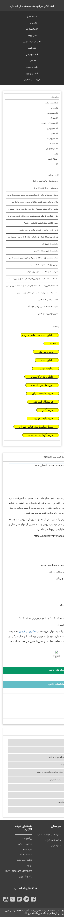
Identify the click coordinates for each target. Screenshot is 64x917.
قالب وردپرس (32, 67)
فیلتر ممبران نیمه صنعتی (48, 299)
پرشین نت (27, 838)
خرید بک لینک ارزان (32, 79)
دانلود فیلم (46, 360)
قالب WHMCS (32, 29)
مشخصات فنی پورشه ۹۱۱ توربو (46, 251)
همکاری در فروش (28, 632)
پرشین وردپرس (25, 844)
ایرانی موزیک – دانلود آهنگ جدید (44, 265)
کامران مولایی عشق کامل (48, 313)
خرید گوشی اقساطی (40, 435)
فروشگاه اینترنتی (43, 401)
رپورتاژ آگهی (53, 159)
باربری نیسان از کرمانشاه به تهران (45, 181)
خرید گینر (47, 410)
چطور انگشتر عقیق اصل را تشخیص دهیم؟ (41, 223)
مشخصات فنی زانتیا (50, 244)
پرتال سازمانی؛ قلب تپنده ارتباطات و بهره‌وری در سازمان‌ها (35, 202)
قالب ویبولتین (32, 73)
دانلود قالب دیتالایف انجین (49, 835)
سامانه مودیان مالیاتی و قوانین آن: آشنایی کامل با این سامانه (33, 279)
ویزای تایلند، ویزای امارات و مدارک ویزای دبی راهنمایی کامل (33, 258)
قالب (56, 154)
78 (57, 164)
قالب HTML (32, 23)
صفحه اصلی (32, 16)
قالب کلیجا (32, 48)
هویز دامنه (27, 849)
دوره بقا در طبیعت (42, 385)
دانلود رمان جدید (24, 860)
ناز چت (29, 865)
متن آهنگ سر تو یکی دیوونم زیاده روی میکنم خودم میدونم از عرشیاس (29, 216)
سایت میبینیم (45, 368)
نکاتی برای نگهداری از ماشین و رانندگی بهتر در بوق (37, 292)
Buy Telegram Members (18, 871)
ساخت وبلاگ (26, 855)
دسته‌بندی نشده (51, 103)
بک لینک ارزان (25, 876)
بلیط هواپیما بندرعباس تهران (36, 426)
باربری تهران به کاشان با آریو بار (45, 188)
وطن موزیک (46, 351)
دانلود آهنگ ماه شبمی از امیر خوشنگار (43, 306)
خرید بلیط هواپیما (42, 418)
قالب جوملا (32, 35)
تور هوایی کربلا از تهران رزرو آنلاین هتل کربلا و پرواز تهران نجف (33, 237)
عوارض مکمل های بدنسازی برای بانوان (42, 272)
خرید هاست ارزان (42, 393)
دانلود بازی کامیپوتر (41, 376)
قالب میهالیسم (32, 54)
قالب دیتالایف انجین (32, 42)
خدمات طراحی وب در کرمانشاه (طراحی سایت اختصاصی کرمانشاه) (31, 286)
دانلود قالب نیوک (53, 840)
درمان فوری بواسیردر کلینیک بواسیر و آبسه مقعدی (38, 230)
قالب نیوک (32, 60)
